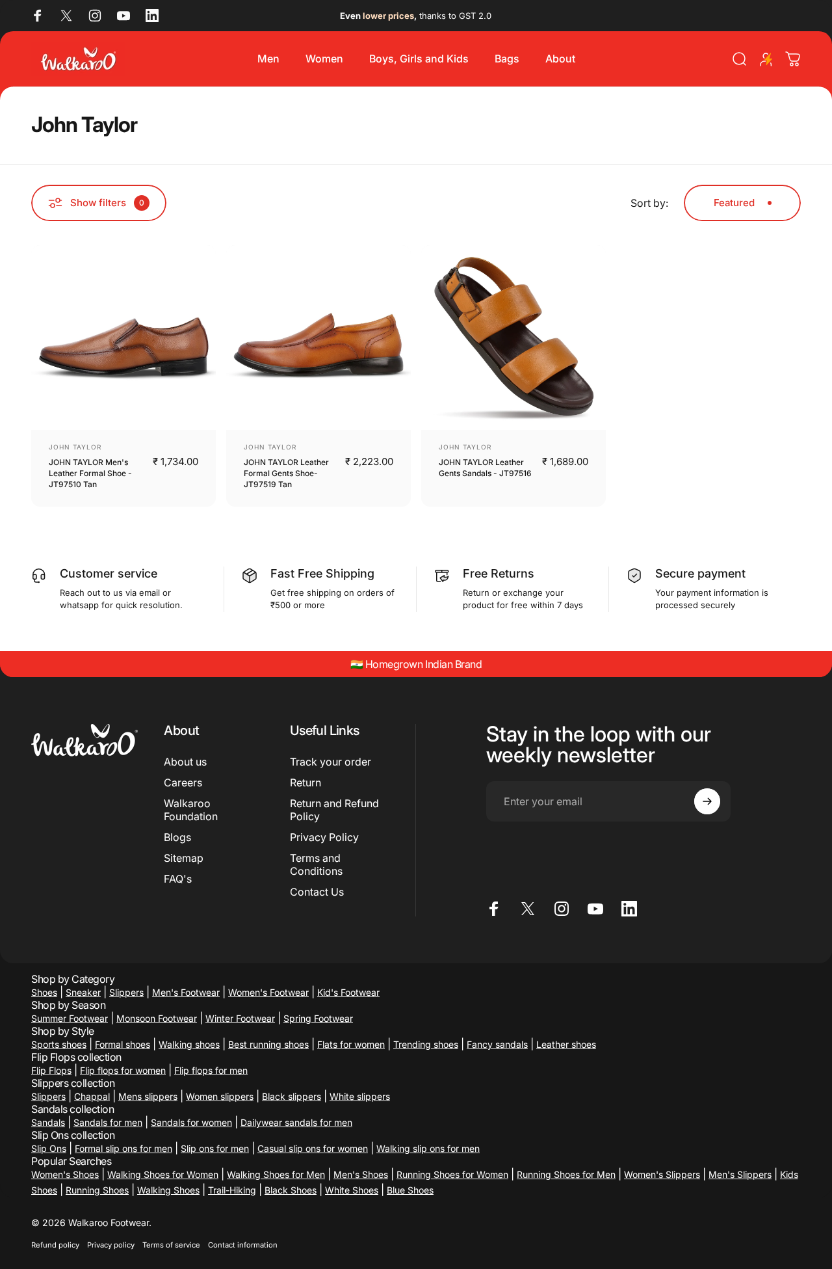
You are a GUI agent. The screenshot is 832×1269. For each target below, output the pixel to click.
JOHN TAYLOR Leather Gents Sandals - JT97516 (485, 467)
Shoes (44, 992)
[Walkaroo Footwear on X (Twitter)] (66, 15)
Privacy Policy (324, 837)
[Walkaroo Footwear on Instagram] (94, 15)
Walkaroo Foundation (191, 810)
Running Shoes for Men (566, 1174)
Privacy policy (111, 1244)
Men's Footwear (186, 992)
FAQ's (178, 878)
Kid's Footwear (348, 992)
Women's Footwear (268, 992)
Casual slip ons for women (312, 1148)
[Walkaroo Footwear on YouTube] (123, 15)
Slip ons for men (215, 1148)
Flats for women (351, 1044)
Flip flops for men (211, 1070)
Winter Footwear (240, 1018)
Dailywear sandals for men (296, 1122)
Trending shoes (425, 1044)
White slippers (360, 1096)
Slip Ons (48, 1148)
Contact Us (317, 891)
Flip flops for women (123, 1070)
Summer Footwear (69, 1018)
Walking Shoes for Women (162, 1174)
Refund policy (55, 1244)
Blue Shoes (410, 1190)
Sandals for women (191, 1122)
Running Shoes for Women (452, 1174)
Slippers (126, 992)
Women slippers (220, 1096)
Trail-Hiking (232, 1190)
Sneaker (83, 992)
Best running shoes (268, 1044)
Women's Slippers (662, 1174)
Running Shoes (97, 1190)
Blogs (177, 837)
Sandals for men (107, 1122)
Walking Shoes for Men (276, 1174)
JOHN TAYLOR (75, 447)
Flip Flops (51, 1070)
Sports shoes (58, 1044)
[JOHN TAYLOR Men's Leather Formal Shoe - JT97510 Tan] (123, 337)
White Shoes (351, 1190)
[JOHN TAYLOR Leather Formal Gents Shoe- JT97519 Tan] (318, 337)
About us (185, 761)
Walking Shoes (168, 1190)
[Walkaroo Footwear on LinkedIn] (152, 15)
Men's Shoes (360, 1174)
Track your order (330, 761)
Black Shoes (291, 1190)
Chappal (92, 1096)
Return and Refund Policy (334, 810)
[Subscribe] (707, 801)
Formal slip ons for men (123, 1148)
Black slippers (291, 1096)
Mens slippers (147, 1096)
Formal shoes (122, 1044)
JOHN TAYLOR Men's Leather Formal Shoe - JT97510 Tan (90, 473)
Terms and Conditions (316, 864)
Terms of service (171, 1244)
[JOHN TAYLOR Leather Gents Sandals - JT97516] (513, 337)
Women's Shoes (65, 1174)
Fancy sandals (497, 1044)
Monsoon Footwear (156, 1018)
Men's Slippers (740, 1174)
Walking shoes (189, 1044)
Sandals (48, 1122)
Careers (183, 782)
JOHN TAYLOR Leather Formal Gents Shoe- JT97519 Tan (286, 473)
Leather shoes (566, 1044)
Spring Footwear (318, 1018)
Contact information (243, 1244)
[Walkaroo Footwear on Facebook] (37, 15)
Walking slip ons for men (428, 1148)
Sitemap (183, 857)
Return (305, 782)
